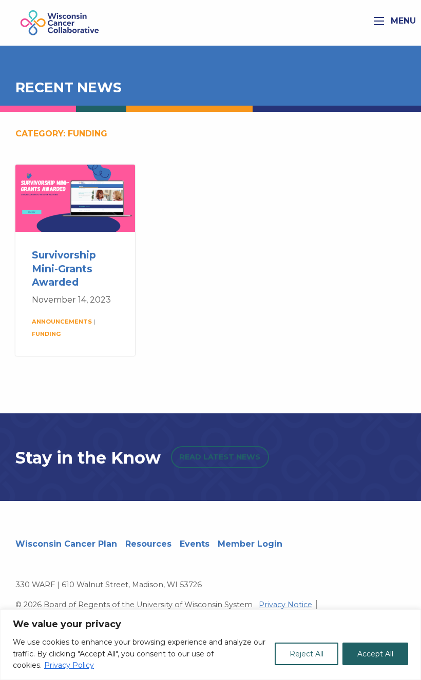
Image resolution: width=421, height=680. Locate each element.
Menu (402, 21)
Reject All (306, 653)
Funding (46, 333)
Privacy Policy (69, 665)
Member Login (250, 544)
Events (194, 544)
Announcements (62, 321)
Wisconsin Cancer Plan (66, 544)
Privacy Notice (285, 604)
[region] (210, 644)
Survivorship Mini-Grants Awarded (64, 269)
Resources (148, 544)
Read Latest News (219, 457)
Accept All (375, 653)
